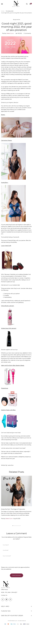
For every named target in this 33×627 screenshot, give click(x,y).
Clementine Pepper (6, 140)
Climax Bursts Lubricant (7, 305)
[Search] (26, 4)
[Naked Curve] (16, 4)
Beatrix (3, 114)
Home (2, 11)
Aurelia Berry (4, 182)
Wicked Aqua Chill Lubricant (8, 328)
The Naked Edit (9, 11)
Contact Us (4, 595)
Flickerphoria (4, 388)
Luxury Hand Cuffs (6, 245)
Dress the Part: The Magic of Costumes (13, 509)
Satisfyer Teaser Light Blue (8, 410)
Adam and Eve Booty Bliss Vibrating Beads (12, 365)
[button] (20, 526)
